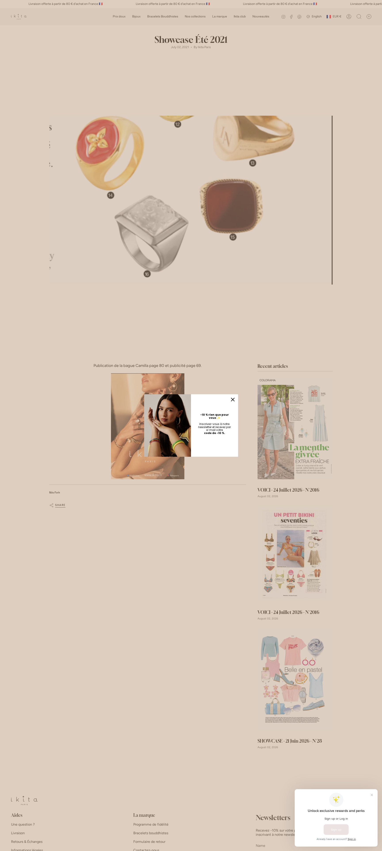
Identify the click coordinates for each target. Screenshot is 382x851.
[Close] (232, 399)
